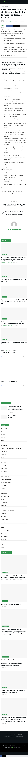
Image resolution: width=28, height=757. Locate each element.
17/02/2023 (15, 345)
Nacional (3, 508)
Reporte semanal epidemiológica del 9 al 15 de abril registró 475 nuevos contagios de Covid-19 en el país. (14, 73)
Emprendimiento (6, 479)
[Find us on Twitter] (13, 753)
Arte (2, 431)
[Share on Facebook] (9, 26)
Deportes (3, 465)
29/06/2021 (11, 419)
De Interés (4, 462)
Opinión (3, 513)
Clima (2, 440)
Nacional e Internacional (8, 511)
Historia (3, 485)
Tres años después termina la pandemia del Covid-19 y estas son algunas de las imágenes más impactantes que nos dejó (13, 64)
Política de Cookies (8, 736)
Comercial (4, 443)
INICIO (19, 734)
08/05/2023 (15, 262)
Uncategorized (5, 542)
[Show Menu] (1, 2)
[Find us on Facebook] (11, 753)
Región (3, 522)
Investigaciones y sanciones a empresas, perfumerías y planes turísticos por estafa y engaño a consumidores (15, 408)
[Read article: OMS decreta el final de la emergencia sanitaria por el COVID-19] (14, 271)
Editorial (3, 471)
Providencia (4, 519)
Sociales (3, 533)
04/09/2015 (11, 412)
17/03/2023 (15, 325)
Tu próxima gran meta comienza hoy (11, 604)
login (6, 350)
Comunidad (4, 445)
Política (3, 516)
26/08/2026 (4, 581)
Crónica (3, 457)
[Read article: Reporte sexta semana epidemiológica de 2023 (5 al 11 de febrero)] (14, 334)
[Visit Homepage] (14, 2)
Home (2, 6)
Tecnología (4, 536)
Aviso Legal (8, 734)
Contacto (4, 451)
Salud (2, 527)
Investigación (5, 496)
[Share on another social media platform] (23, 26)
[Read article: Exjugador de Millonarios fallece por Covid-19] (4, 417)
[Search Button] (26, 2)
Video (2, 544)
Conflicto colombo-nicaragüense (11, 448)
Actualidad (4, 429)
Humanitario (5, 488)
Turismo (3, 539)
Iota (2, 499)
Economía (4, 468)
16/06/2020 (21, 21)
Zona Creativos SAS (19, 747)
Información (5, 491)
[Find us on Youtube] (15, 753)
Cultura (3, 460)
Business (3, 434)
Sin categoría (5, 530)
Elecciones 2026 (5, 477)
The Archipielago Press (11, 21)
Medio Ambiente (5, 505)
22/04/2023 (15, 305)
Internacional (5, 494)
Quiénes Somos (13, 738)
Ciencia (3, 437)
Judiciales (4, 502)
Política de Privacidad (18, 736)
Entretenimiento (6, 482)
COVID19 (7, 6)
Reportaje (4, 525)
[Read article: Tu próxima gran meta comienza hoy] (14, 593)
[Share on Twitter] (16, 26)
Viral (2, 547)
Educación (4, 474)
